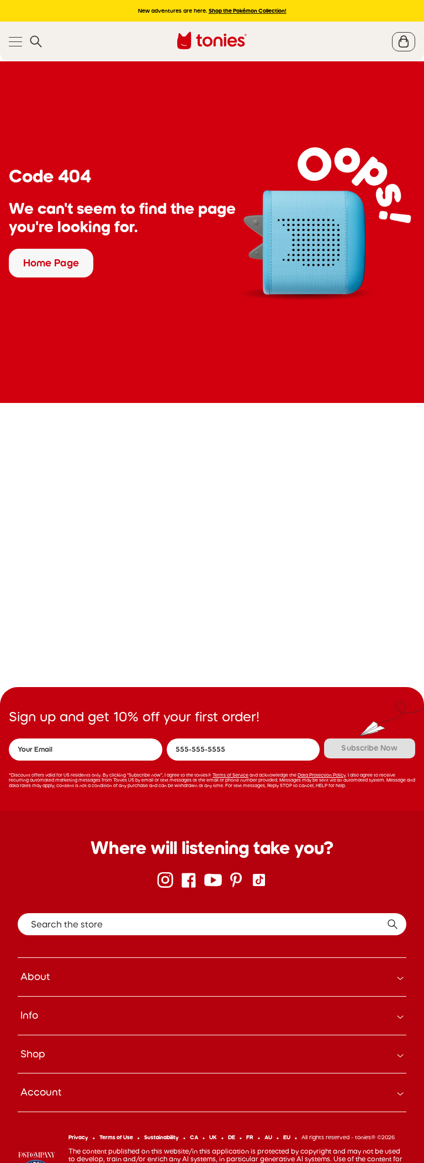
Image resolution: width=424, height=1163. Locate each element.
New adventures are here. (212, 11)
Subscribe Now (369, 748)
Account (41, 1092)
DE (231, 1137)
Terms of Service (230, 775)
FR (249, 1137)
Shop (32, 1054)
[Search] (36, 41)
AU (268, 1137)
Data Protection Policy (322, 775)
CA (194, 1137)
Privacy (78, 1137)
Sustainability (161, 1137)
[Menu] (15, 41)
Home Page (51, 263)
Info (29, 1015)
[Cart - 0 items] (403, 41)
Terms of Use (116, 1137)
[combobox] (212, 924)
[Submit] (392, 924)
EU (286, 1137)
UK (213, 1137)
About (35, 977)
